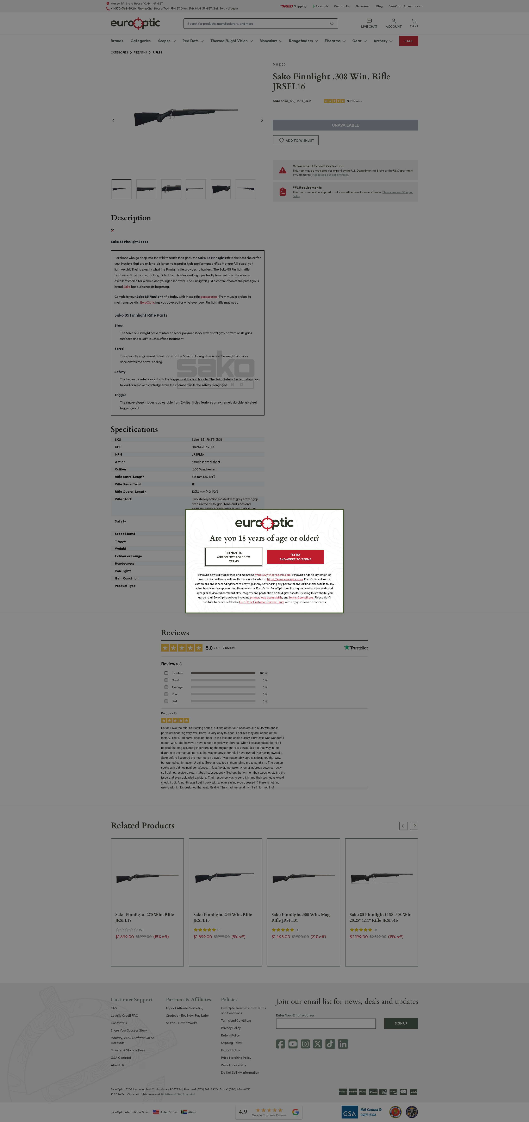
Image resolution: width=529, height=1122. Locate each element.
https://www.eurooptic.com (273, 575)
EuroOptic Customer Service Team (261, 602)
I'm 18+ (295, 557)
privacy (254, 597)
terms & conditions (301, 597)
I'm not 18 (233, 557)
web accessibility (271, 597)
